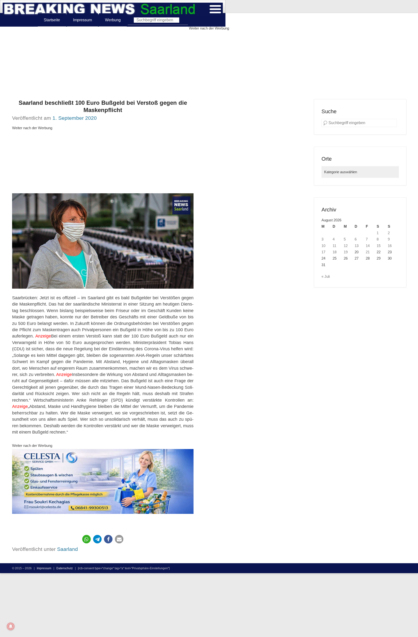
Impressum (82, 20)
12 (346, 246)
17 (323, 252)
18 (334, 252)
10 (323, 246)
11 (334, 246)
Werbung (113, 20)
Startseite (52, 20)
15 (379, 246)
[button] (86, 539)
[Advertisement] (209, 65)
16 (390, 246)
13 (356, 246)
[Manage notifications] (11, 626)
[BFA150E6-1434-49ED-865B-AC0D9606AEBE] (103, 481)
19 (346, 252)
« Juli (325, 276)
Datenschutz (64, 568)
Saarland (67, 549)
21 (368, 252)
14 (368, 246)
